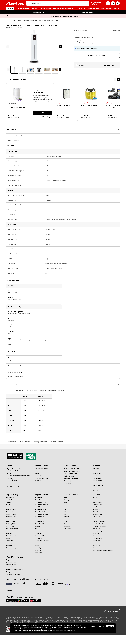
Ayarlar (101, 626)
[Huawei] (35, 600)
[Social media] (8, 486)
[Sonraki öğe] (118, 79)
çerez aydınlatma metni (59, 630)
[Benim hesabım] (108, 3)
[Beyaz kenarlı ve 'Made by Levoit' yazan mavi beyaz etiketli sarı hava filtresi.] (91, 94)
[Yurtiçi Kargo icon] (24, 583)
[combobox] (59, 3)
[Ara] (29, 3)
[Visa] (38, 583)
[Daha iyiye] (31, 456)
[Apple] (11, 600)
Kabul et (110, 626)
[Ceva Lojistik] (9, 583)
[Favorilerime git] (113, 3)
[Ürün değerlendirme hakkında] (21, 372)
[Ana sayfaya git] (15, 3)
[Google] (23, 600)
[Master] (45, 583)
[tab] (19, 390)
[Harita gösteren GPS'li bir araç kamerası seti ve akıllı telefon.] (115, 94)
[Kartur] (16, 583)
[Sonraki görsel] (60, 46)
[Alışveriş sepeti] (118, 3)
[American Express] (53, 583)
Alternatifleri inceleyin (96, 55)
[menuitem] (19, 8)
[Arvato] (9, 590)
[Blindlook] (15, 456)
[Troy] (60, 583)
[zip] (68, 584)
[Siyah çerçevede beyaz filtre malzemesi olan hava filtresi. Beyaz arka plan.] (66, 94)
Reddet (93, 626)
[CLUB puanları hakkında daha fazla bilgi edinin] (92, 30)
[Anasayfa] (7, 21)
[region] (63, 413)
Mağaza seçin (94, 43)
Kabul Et (42, 113)
